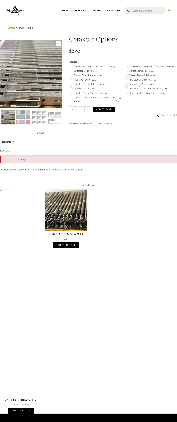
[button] (58, 43)
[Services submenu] (87, 10)
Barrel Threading (21, 399)
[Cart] (169, 10)
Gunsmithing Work (66, 234)
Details (40, 133)
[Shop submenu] (69, 10)
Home (2, 28)
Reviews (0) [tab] (8, 142)
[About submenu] (101, 10)
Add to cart (103, 109)
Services (11, 28)
